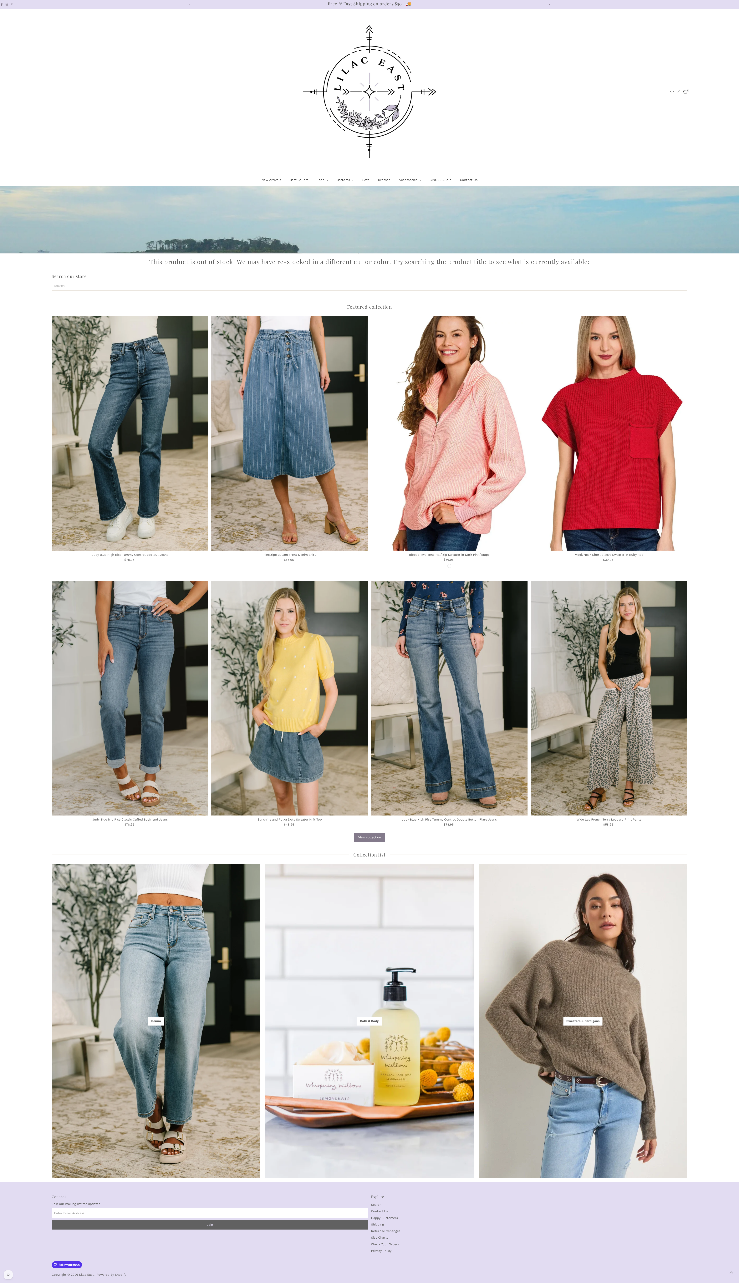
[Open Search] (672, 91)
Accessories (408, 180)
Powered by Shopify (111, 1274)
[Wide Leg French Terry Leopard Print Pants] (609, 698)
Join (210, 1224)
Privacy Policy (381, 1251)
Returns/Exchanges (385, 1231)
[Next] (549, 4)
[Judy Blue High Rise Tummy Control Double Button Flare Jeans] (449, 698)
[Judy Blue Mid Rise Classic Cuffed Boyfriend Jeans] (130, 698)
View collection (369, 837)
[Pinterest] (12, 4)
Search (376, 1204)
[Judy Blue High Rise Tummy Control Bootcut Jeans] (130, 433)
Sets (365, 180)
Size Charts (379, 1237)
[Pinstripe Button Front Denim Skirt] (289, 433)
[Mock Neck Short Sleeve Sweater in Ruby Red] (609, 433)
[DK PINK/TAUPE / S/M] (449, 566)
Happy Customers (384, 1218)
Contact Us (468, 180)
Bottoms (344, 180)
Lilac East (86, 1274)
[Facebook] (1, 4)
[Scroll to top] (731, 1272)
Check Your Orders (385, 1244)
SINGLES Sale (440, 180)
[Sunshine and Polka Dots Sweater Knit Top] (289, 698)
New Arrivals (271, 180)
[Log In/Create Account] (678, 91)
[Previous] (190, 4)
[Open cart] (685, 91)
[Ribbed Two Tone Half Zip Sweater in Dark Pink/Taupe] (449, 433)
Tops (321, 180)
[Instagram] (7, 4)
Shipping (377, 1224)
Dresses (384, 180)
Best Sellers (299, 180)
